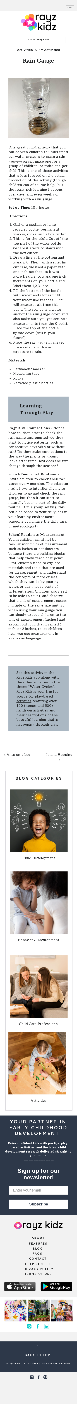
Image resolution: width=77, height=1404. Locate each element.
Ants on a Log (18, 755)
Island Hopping (59, 755)
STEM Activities (47, 50)
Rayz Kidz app (28, 677)
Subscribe (38, 1204)
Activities (25, 50)
